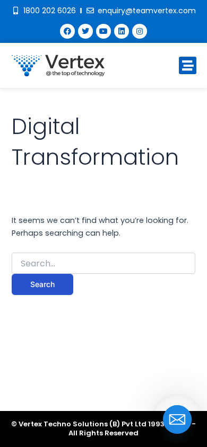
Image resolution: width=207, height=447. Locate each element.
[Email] (177, 419)
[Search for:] (103, 263)
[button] (187, 65)
